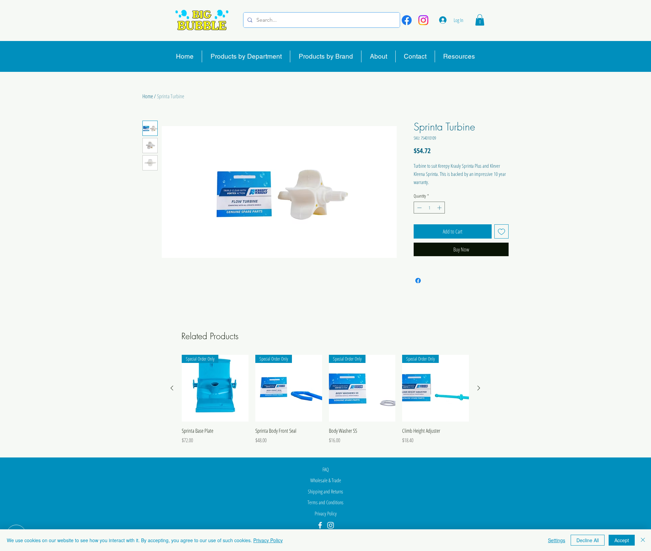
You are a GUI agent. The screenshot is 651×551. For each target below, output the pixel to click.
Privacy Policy (268, 540)
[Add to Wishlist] (501, 231)
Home (147, 96)
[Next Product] (479, 388)
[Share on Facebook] (418, 281)
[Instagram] (423, 20)
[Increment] (440, 207)
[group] (325, 403)
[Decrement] (419, 207)
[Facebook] (406, 20)
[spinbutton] (429, 207)
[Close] (643, 540)
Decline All (587, 540)
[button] (480, 19)
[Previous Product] (172, 388)
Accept (621, 540)
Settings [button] (556, 540)
